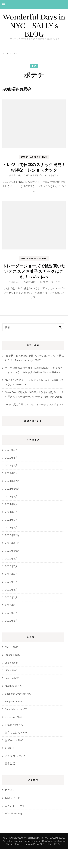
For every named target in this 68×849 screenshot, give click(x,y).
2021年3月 (11, 512)
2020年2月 (11, 613)
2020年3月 (11, 605)
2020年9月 (11, 558)
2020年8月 (11, 566)
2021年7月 (11, 496)
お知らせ (10, 748)
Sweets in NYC (13, 717)
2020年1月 (11, 620)
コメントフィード (15, 806)
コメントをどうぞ (50, 175)
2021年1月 (11, 527)
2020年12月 (12, 535)
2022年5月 (11, 465)
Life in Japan (11, 662)
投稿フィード (12, 798)
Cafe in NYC (11, 647)
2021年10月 (12, 489)
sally (18, 175)
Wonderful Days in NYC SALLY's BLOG (34, 26)
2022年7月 (11, 450)
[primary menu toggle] (4, 4)
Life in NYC (11, 670)
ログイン (10, 790)
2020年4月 (11, 597)
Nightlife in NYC (13, 686)
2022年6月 (11, 458)
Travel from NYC (14, 725)
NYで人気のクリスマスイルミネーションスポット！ (34, 404)
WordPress (33, 844)
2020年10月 (12, 551)
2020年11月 (12, 543)
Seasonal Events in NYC (18, 694)
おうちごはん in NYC (16, 732)
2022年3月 (11, 473)
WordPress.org (13, 813)
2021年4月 (11, 504)
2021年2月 (11, 520)
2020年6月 (11, 582)
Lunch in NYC (12, 678)
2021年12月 (12, 481)
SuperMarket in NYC (34, 157)
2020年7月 (11, 574)
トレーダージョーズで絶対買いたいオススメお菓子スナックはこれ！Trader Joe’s (34, 271)
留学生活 (10, 763)
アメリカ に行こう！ (16, 756)
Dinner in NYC (12, 655)
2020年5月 (11, 589)
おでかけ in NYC (14, 740)
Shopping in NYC (14, 701)
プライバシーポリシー (51, 844)
